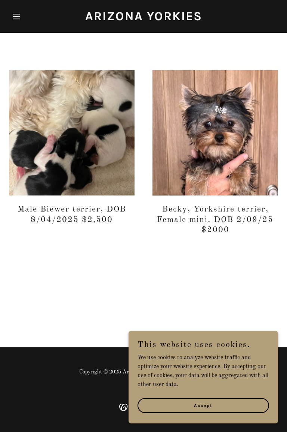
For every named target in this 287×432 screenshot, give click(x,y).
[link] (143, 19)
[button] (29, 16)
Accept (203, 405)
